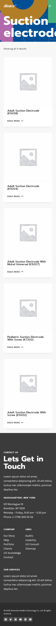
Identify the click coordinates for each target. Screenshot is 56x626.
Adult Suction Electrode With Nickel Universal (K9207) (26, 263)
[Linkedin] (25, 619)
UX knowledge (12, 553)
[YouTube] (20, 619)
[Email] (30, 619)
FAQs (6, 540)
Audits (29, 535)
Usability (30, 540)
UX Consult (32, 544)
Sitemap (30, 548)
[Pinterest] (15, 619)
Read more (13, 121)
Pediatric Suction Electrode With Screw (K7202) (25, 338)
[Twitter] (11, 619)
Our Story (9, 535)
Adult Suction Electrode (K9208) (23, 112)
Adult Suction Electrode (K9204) (23, 187)
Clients (8, 548)
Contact (8, 557)
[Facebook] (6, 619)
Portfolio (9, 544)
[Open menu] (49, 6)
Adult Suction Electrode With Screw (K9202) (26, 413)
